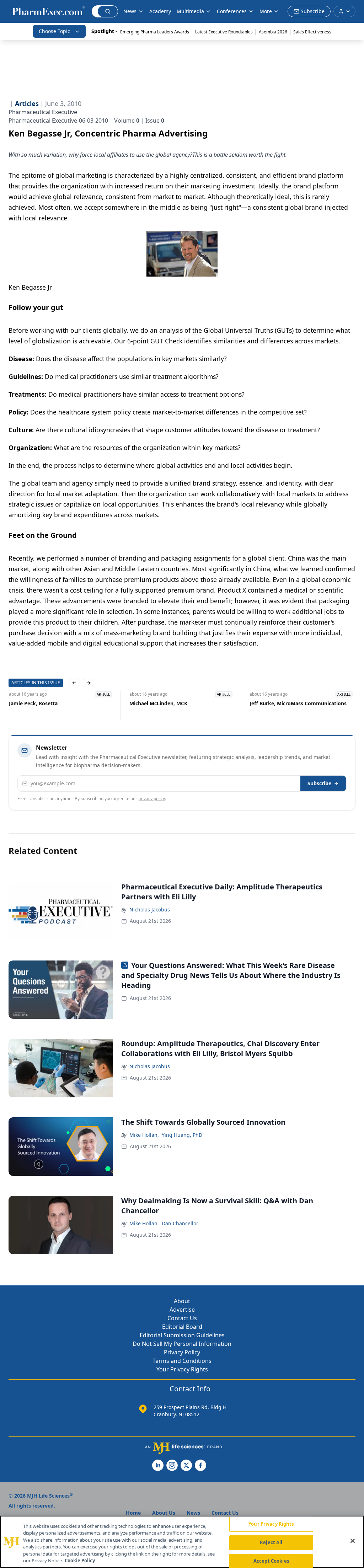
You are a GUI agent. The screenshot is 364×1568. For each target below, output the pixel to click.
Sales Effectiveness (312, 32)
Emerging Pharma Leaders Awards (154, 32)
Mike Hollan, (144, 1134)
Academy (160, 11)
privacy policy (151, 799)
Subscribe (319, 783)
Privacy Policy (182, 1352)
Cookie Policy (80, 1560)
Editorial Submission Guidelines (182, 1335)
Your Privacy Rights (182, 1369)
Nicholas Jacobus (149, 909)
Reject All (271, 1542)
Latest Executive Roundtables (224, 32)
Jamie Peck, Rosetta (33, 703)
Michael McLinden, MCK (158, 703)
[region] (182, 1542)
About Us (163, 1512)
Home (133, 1512)
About (182, 1301)
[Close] (352, 1541)
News (129, 11)
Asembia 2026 (273, 32)
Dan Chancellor (180, 1223)
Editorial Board (182, 1327)
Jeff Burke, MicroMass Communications (298, 703)
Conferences (232, 11)
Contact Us (182, 1318)
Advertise (182, 1309)
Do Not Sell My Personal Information (182, 1344)
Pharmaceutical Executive (43, 112)
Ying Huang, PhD (182, 1134)
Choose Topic (54, 31)
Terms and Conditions (182, 1361)
